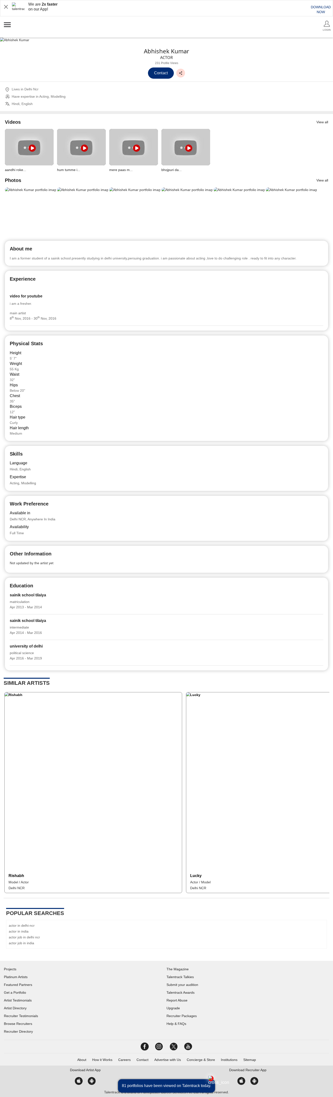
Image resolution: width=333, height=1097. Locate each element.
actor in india (19, 931)
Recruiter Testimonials (21, 1016)
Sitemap (249, 1060)
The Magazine (177, 969)
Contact (142, 1060)
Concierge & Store (201, 1060)
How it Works (102, 1060)
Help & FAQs (176, 1024)
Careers (124, 1060)
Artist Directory (15, 1008)
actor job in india (21, 943)
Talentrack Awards (180, 992)
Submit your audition (182, 985)
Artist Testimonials (18, 1000)
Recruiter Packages (181, 1016)
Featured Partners (18, 985)
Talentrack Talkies (180, 977)
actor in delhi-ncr (22, 925)
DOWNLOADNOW (321, 9)
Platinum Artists (16, 977)
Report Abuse (176, 1000)
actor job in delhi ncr (24, 937)
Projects (10, 969)
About (81, 1060)
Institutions (229, 1060)
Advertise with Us (167, 1060)
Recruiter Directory (18, 1031)
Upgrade (173, 1008)
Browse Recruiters (18, 1024)
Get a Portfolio (15, 992)
